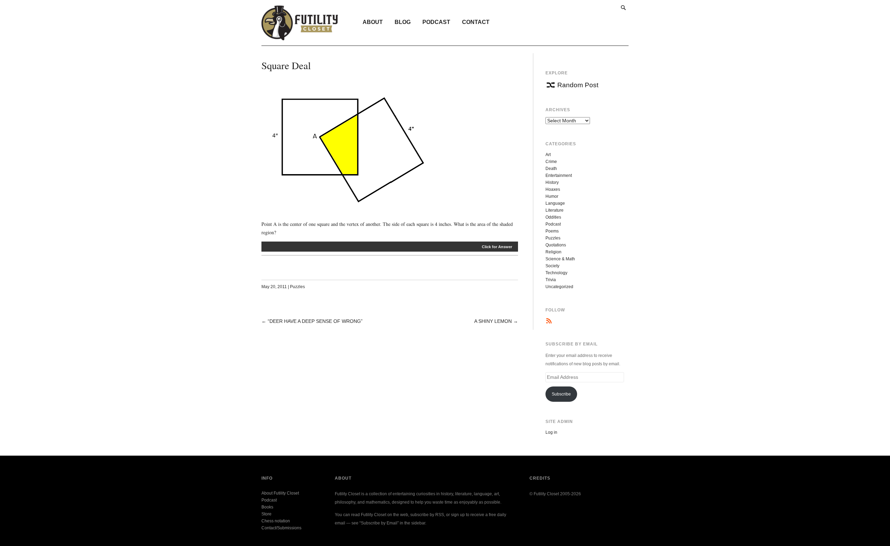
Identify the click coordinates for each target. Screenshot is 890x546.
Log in (551, 432)
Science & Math (560, 258)
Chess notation (275, 521)
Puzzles (297, 286)
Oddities (553, 217)
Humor (551, 196)
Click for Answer (497, 247)
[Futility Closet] (299, 36)
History (552, 182)
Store (266, 514)
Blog (403, 22)
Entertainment (558, 175)
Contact (476, 22)
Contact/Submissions (281, 527)
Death (551, 168)
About (373, 22)
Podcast (436, 22)
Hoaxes (552, 189)
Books (267, 507)
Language (555, 203)
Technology (556, 272)
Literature (554, 210)
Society (552, 265)
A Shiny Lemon (493, 321)
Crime (551, 161)
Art (548, 154)
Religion (553, 252)
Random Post (577, 85)
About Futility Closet (280, 493)
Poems (552, 231)
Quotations (555, 245)
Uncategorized (559, 286)
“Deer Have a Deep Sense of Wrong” (315, 321)
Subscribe (561, 394)
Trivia (550, 279)
